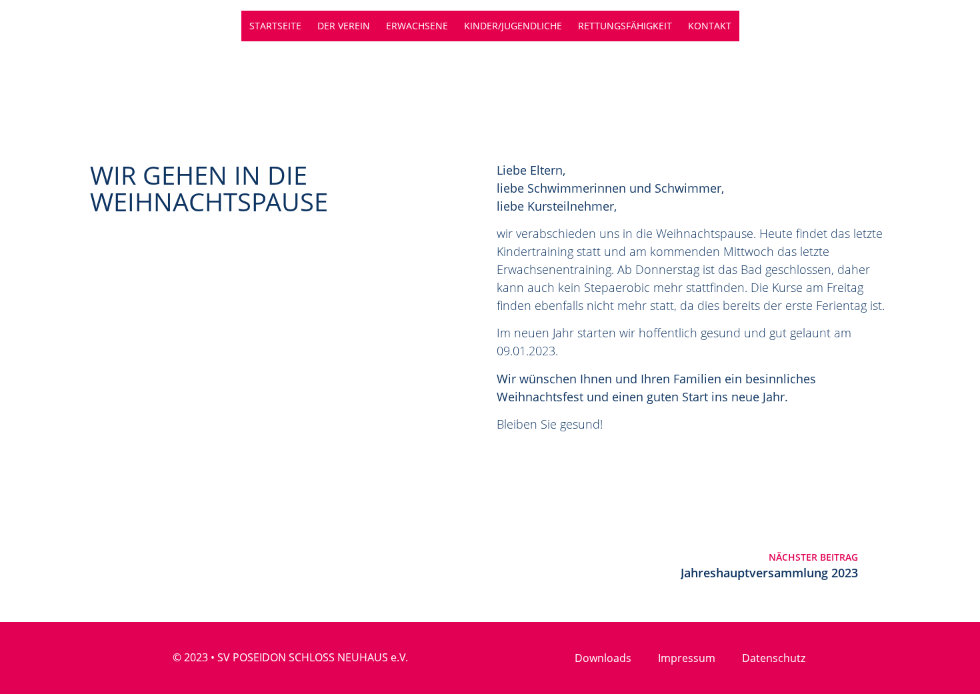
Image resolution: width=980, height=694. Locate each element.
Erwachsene (417, 25)
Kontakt (709, 25)
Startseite (275, 25)
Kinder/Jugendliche (513, 25)
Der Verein (343, 25)
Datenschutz (773, 658)
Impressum (686, 658)
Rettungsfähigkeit (625, 25)
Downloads (603, 658)
